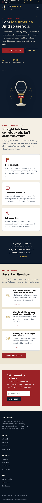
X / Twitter (6, 466)
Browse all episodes (14, 356)
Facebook (5, 462)
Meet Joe (31, 51)
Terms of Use (6, 483)
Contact (5, 459)
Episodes (5, 442)
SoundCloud (6, 469)
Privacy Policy (7, 479)
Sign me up (13, 399)
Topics (4, 446)
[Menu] (37, 7)
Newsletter (6, 449)
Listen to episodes (13, 51)
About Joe (5, 439)
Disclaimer (6, 486)
